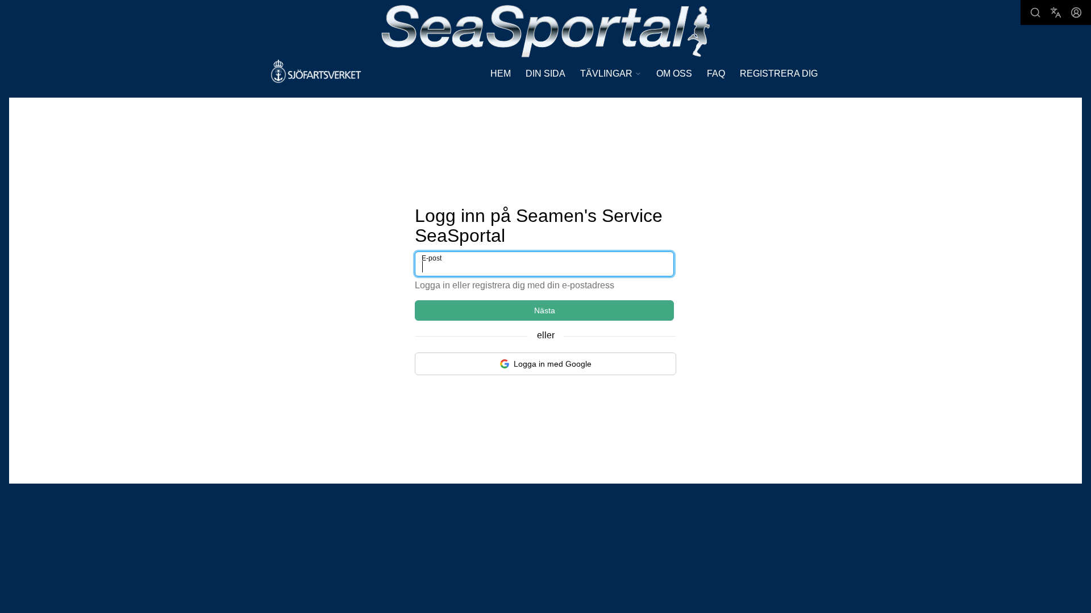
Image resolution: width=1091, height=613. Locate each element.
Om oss (674, 73)
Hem (500, 73)
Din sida (545, 73)
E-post (432, 258)
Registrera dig (779, 73)
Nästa (544, 310)
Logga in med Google (553, 363)
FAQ (716, 73)
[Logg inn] (1076, 12)
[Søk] (1035, 12)
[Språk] (1056, 12)
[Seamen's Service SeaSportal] (545, 30)
